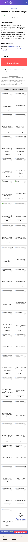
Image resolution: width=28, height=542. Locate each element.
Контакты (5, 539)
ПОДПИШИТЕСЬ (20, 532)
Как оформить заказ (14, 536)
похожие (10, 69)
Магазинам (5, 536)
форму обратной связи (21, 78)
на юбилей (15, 49)
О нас (22, 536)
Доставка (14, 539)
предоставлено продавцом (12, 76)
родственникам (13, 46)
